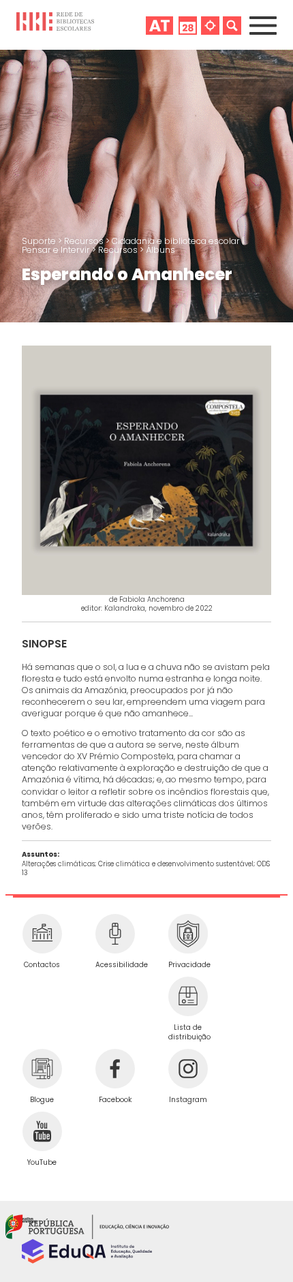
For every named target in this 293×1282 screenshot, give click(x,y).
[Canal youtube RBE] (41, 1131)
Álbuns (160, 250)
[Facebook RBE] (114, 1068)
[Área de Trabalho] (159, 25)
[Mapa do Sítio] (210, 25)
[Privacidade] (187, 933)
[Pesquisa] (232, 25)
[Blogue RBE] (41, 1068)
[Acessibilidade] (114, 933)
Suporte (40, 241)
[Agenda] (188, 25)
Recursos (85, 241)
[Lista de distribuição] (187, 996)
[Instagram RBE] (187, 1068)
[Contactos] (41, 933)
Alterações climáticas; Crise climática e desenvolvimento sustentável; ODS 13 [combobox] (146, 868)
